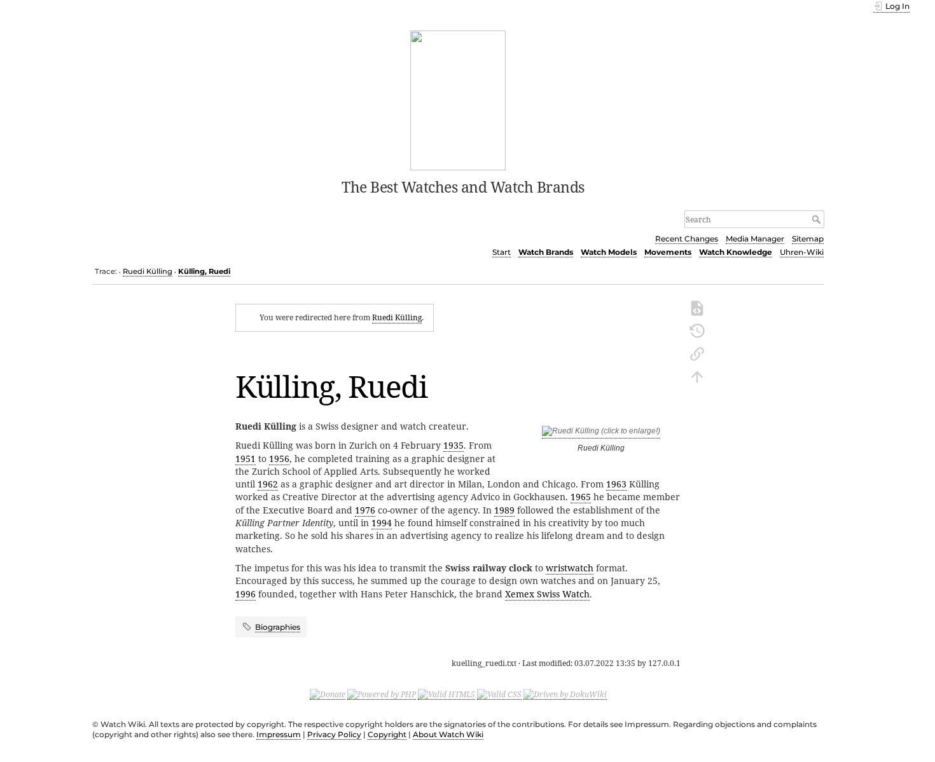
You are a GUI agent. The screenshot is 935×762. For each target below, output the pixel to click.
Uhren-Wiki (802, 252)
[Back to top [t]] (697, 375)
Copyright (387, 734)
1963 (616, 484)
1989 (504, 510)
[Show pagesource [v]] (697, 307)
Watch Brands (545, 252)
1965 (581, 497)
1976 (365, 510)
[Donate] (327, 694)
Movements (667, 252)
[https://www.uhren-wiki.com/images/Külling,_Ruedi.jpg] (601, 434)
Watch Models (609, 252)
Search (818, 219)
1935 (453, 445)
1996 (245, 594)
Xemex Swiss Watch (547, 594)
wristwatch (569, 568)
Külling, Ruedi (204, 271)
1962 (268, 484)
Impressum (278, 734)
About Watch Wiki (448, 734)
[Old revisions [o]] (697, 329)
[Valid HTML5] (446, 694)
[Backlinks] (697, 352)
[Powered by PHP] (381, 694)
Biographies (277, 627)
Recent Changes (686, 238)
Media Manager (755, 238)
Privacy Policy (334, 734)
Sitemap (808, 238)
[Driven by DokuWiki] (565, 694)
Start (501, 252)
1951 (245, 458)
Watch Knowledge (735, 252)
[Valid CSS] (499, 694)
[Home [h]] (458, 99)
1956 (279, 458)
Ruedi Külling (147, 271)
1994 (381, 523)
